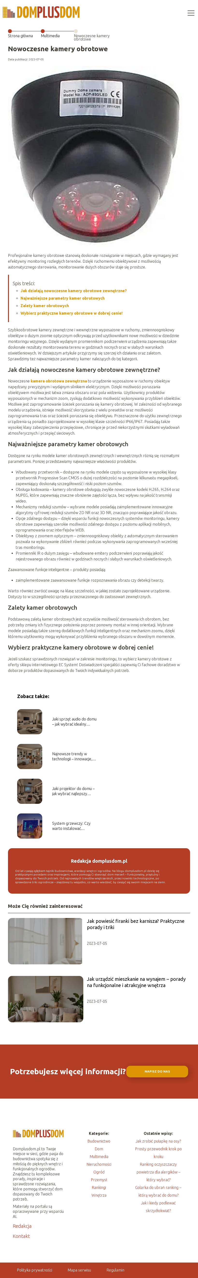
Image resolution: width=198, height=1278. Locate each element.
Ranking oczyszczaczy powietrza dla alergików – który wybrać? (158, 1172)
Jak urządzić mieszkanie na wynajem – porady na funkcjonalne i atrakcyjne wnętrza (136, 982)
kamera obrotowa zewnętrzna (59, 381)
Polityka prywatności (34, 1270)
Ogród (99, 1172)
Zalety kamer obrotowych (45, 306)
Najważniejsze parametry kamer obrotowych (63, 298)
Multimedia (50, 36)
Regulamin (115, 1270)
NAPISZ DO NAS (157, 1071)
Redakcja (22, 1226)
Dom (99, 1149)
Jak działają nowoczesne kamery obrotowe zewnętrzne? (74, 291)
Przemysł (99, 1180)
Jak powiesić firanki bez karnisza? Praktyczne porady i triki (135, 924)
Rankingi (99, 1187)
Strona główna (20, 36)
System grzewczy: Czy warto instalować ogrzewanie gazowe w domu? (71, 826)
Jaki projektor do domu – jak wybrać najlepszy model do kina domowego (74, 791)
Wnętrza (99, 1195)
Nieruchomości (98, 1164)
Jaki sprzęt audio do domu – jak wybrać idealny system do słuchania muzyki (74, 722)
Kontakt (21, 1236)
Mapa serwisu (79, 1270)
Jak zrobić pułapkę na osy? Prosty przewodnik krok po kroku (158, 1149)
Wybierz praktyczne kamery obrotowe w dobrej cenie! (71, 313)
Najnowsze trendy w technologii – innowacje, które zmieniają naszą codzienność (72, 757)
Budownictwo (98, 1141)
